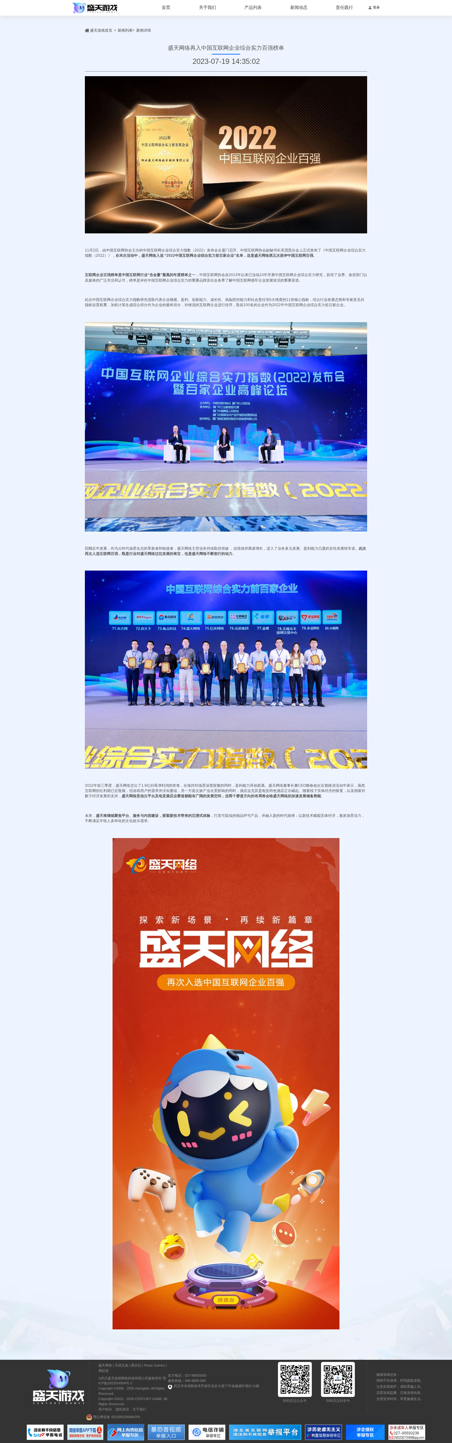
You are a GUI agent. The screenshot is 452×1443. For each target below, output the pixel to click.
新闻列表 (125, 30)
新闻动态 (298, 7)
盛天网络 (105, 1365)
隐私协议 (122, 1409)
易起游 (103, 1370)
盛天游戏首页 (101, 30)
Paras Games (154, 1365)
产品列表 (253, 7)
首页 (166, 7)
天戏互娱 (121, 1365)
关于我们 (207, 7)
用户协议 (105, 1409)
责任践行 (344, 7)
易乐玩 (136, 1365)
